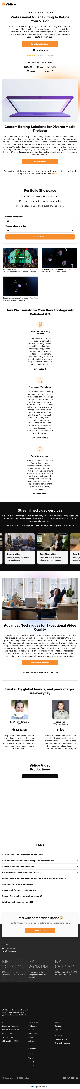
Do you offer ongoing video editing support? (22, 896)
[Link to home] (9, 4)
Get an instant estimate (40, 44)
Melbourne (32, 1026)
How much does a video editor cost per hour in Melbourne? (28, 861)
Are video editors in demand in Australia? (20, 872)
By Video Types (8, 1037)
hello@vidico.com (9, 951)
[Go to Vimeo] (68, 1078)
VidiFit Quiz (57, 174)
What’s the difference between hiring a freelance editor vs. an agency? (34, 878)
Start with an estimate (40, 663)
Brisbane (31, 1045)
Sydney (31, 1030)
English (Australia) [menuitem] (41, 1086)
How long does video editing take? (17, 884)
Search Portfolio (40, 237)
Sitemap (31, 1065)
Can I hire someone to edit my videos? (19, 866)
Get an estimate (40, 161)
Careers (58, 1030)
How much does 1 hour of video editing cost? (22, 855)
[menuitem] (40, 1086)
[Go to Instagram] (64, 1078)
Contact (58, 1026)
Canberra (32, 1048)
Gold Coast (32, 1033)
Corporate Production (10, 1026)
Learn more (40, 930)
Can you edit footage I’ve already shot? (19, 890)
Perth (30, 1037)
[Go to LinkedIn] (76, 1078)
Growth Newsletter (62, 1043)
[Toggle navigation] (74, 4)
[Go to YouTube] (72, 1078)
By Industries (7, 1033)
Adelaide (31, 1041)
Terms (30, 1058)
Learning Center (61, 1039)
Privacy (31, 1062)
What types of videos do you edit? (17, 902)
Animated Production (10, 1030)
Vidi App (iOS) (7, 1041)
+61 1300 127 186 (9, 948)
